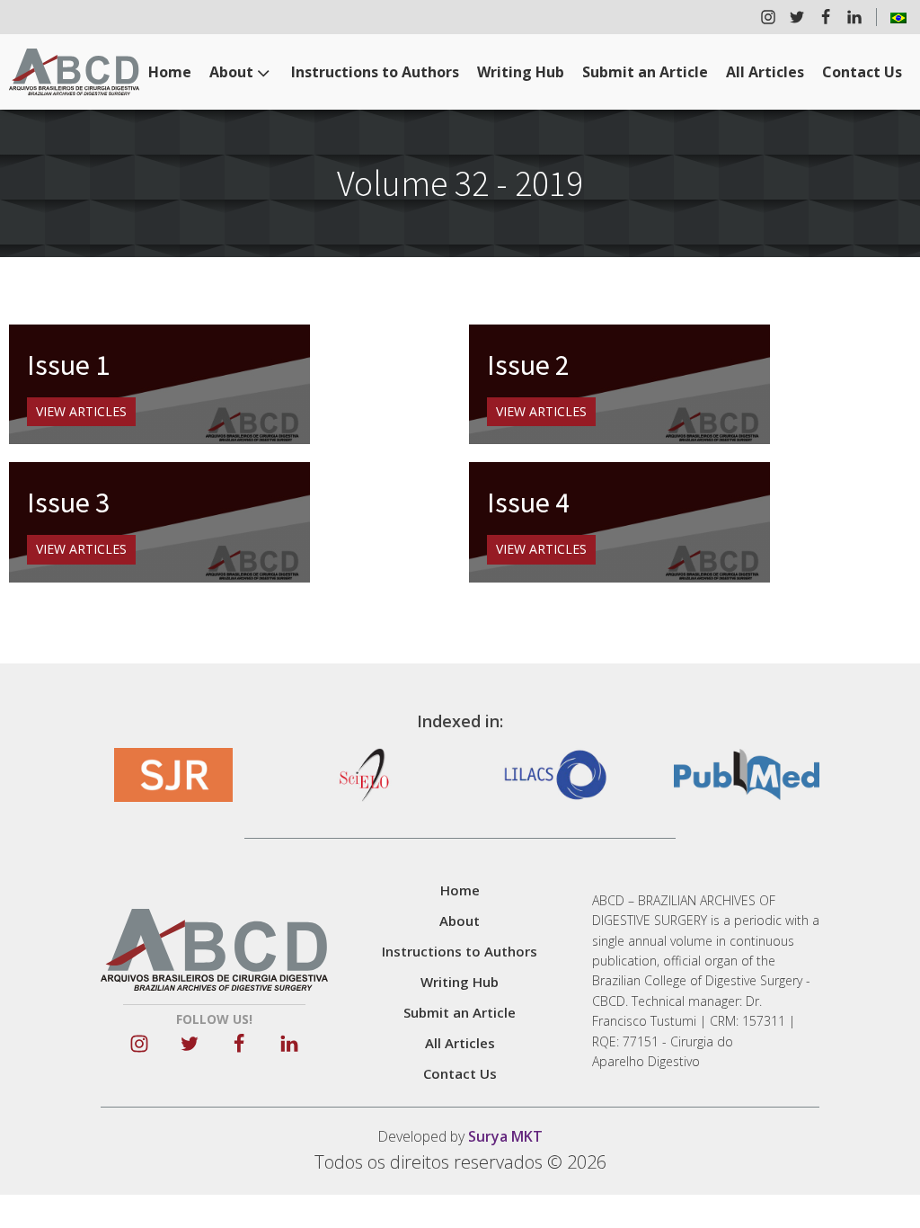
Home (169, 72)
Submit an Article (645, 72)
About (231, 72)
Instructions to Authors (375, 72)
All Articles (765, 72)
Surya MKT (505, 1136)
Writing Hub (520, 72)
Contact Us (862, 72)
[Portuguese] (898, 17)
